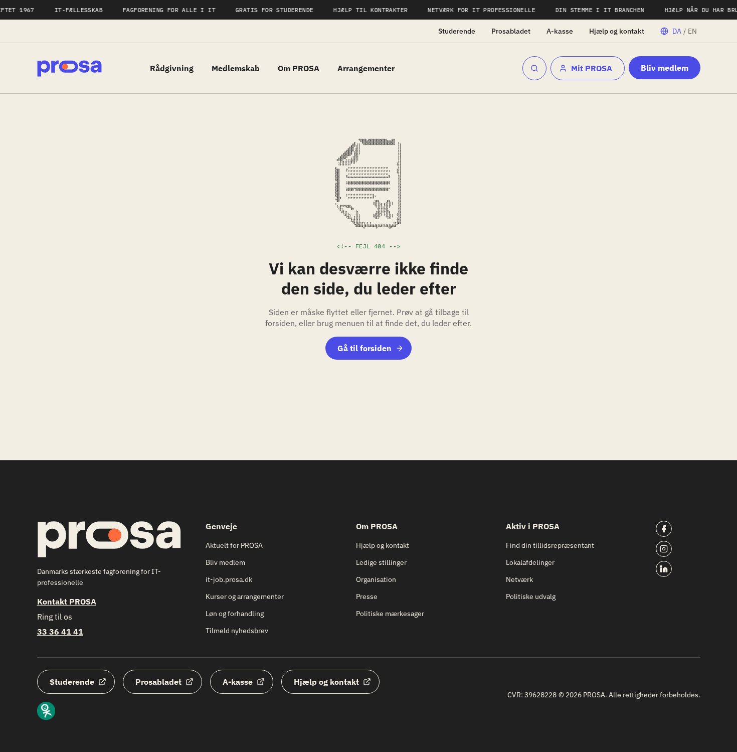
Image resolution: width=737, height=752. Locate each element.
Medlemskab (236, 68)
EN (692, 31)
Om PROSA (298, 68)
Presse (367, 596)
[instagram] (663, 548)
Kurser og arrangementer (245, 596)
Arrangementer (366, 68)
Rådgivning (172, 68)
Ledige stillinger (381, 562)
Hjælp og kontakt (616, 31)
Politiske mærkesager (390, 613)
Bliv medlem (664, 68)
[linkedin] (663, 568)
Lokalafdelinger (530, 562)
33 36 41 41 (60, 632)
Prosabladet (510, 31)
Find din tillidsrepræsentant (550, 545)
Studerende (456, 31)
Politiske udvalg (531, 596)
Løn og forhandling (235, 613)
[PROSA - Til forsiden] (69, 68)
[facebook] (663, 528)
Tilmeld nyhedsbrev (237, 630)
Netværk (519, 579)
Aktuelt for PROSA (234, 545)
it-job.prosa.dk (229, 579)
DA (676, 31)
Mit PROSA (591, 68)
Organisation (376, 579)
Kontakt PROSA (66, 601)
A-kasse (559, 31)
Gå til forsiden (364, 348)
